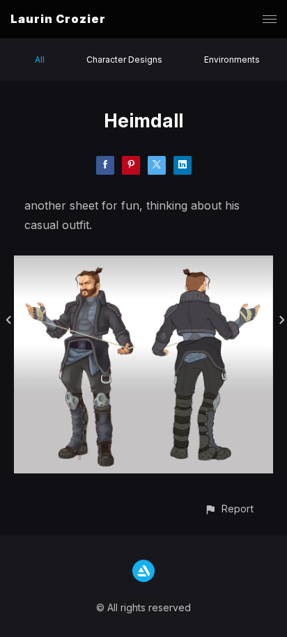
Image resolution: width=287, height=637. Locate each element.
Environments (232, 59)
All (40, 59)
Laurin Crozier (58, 19)
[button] (229, 508)
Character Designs (124, 59)
